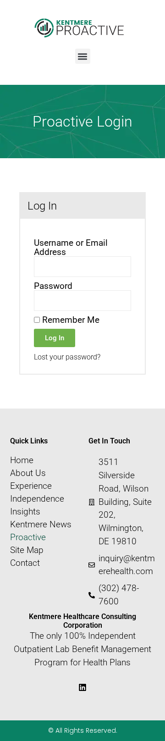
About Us (28, 473)
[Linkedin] (82, 687)
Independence (37, 498)
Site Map (27, 550)
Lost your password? (67, 357)
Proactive (28, 537)
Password (53, 286)
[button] (82, 56)
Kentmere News (41, 524)
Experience (31, 486)
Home (21, 460)
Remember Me (69, 319)
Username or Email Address (71, 247)
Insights (25, 511)
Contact (25, 563)
